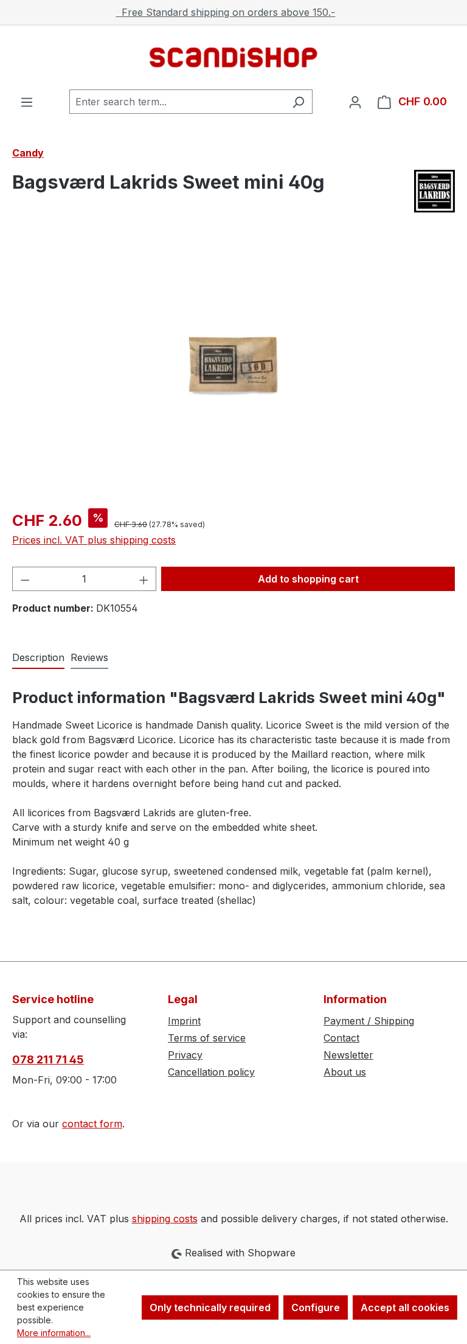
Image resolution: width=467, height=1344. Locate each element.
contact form (92, 1124)
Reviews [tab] (89, 657)
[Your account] (355, 101)
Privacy (185, 1055)
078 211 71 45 (48, 1059)
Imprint (184, 1021)
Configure (315, 1307)
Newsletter (348, 1055)
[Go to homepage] (233, 57)
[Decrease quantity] (25, 579)
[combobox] (177, 101)
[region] (233, 368)
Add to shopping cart (308, 579)
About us (344, 1072)
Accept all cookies (405, 1307)
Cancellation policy (211, 1072)
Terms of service (207, 1038)
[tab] (38, 658)
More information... (54, 1333)
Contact (341, 1038)
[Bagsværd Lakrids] (434, 191)
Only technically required (210, 1307)
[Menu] (26, 101)
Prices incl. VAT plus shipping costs (94, 540)
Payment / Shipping (368, 1021)
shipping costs (165, 1219)
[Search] (298, 101)
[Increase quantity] (144, 579)
